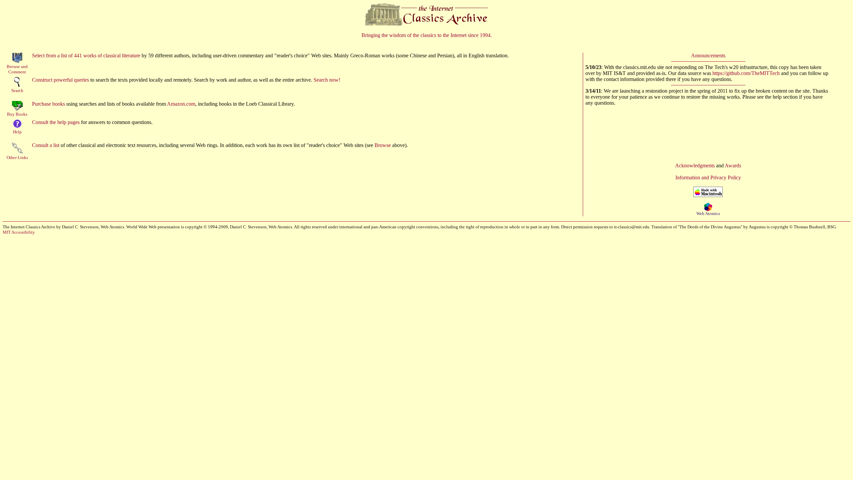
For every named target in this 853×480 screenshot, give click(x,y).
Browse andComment (17, 69)
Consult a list (45, 145)
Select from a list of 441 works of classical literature (86, 55)
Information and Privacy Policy (708, 177)
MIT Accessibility (19, 232)
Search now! (327, 80)
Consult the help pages (56, 122)
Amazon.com (181, 104)
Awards (733, 165)
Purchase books (48, 104)
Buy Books (17, 114)
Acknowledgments (695, 165)
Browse (383, 145)
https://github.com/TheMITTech (746, 73)
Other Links (17, 157)
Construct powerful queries (60, 80)
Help (17, 131)
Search (17, 90)
